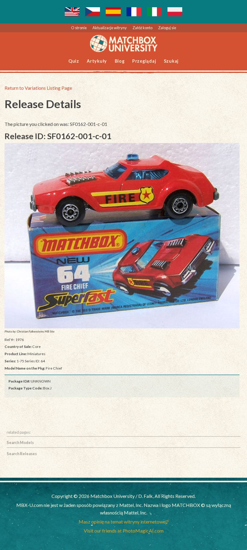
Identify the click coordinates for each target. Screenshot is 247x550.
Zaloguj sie (167, 27)
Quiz (73, 61)
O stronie (79, 27)
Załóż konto (142, 27)
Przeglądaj (144, 61)
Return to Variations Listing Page (38, 88)
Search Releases (22, 453)
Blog (120, 61)
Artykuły (97, 61)
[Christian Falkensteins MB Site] (122, 235)
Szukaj (171, 61)
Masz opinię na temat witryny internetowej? (124, 521)
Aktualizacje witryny (109, 27)
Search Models (20, 442)
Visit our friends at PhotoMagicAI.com (124, 530)
